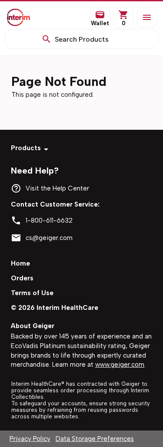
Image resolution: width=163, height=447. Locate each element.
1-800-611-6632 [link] (49, 220)
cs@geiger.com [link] (49, 238)
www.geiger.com (119, 364)
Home (20, 263)
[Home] (25, 17)
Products (26, 148)
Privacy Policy (30, 439)
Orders (22, 278)
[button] (147, 17)
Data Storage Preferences (95, 439)
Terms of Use (32, 293)
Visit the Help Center (57, 188)
